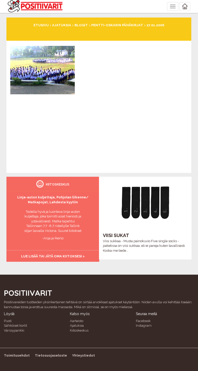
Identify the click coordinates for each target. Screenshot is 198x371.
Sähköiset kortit (15, 325)
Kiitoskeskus (79, 330)
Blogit (81, 25)
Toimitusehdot (17, 355)
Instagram (144, 325)
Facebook (143, 321)
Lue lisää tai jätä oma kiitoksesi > (53, 256)
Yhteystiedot (83, 355)
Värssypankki (14, 330)
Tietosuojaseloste (51, 355)
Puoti (8, 321)
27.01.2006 (155, 25)
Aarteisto (76, 321)
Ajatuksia (61, 25)
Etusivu (41, 25)
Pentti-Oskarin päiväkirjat (117, 25)
